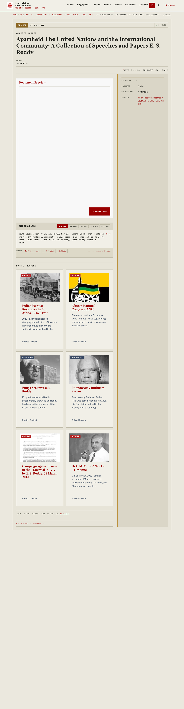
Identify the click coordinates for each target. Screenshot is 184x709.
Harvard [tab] (73, 226)
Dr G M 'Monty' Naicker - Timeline (89, 468)
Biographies (83, 5)
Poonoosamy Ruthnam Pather (88, 389)
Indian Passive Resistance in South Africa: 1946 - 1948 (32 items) (151, 101)
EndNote (62, 251)
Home (15, 15)
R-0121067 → (38, 523)
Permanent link (151, 70)
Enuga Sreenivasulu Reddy (36, 389)
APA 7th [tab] (62, 226)
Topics (69, 5)
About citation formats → (101, 251)
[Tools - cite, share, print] (158, 5)
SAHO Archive (26, 15)
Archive (118, 5)
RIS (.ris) (49, 251)
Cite (131, 70)
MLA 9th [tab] (94, 226)
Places (107, 5)
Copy (108, 234)
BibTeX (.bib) (32, 251)
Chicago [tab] (105, 226)
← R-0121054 (22, 523)
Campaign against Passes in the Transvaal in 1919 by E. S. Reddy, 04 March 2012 (39, 472)
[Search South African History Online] (152, 5)
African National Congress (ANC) (83, 307)
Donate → (64, 514)
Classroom (130, 5)
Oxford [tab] (84, 226)
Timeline (96, 5)
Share (165, 70)
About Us (143, 5)
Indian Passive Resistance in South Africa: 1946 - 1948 (64, 15)
